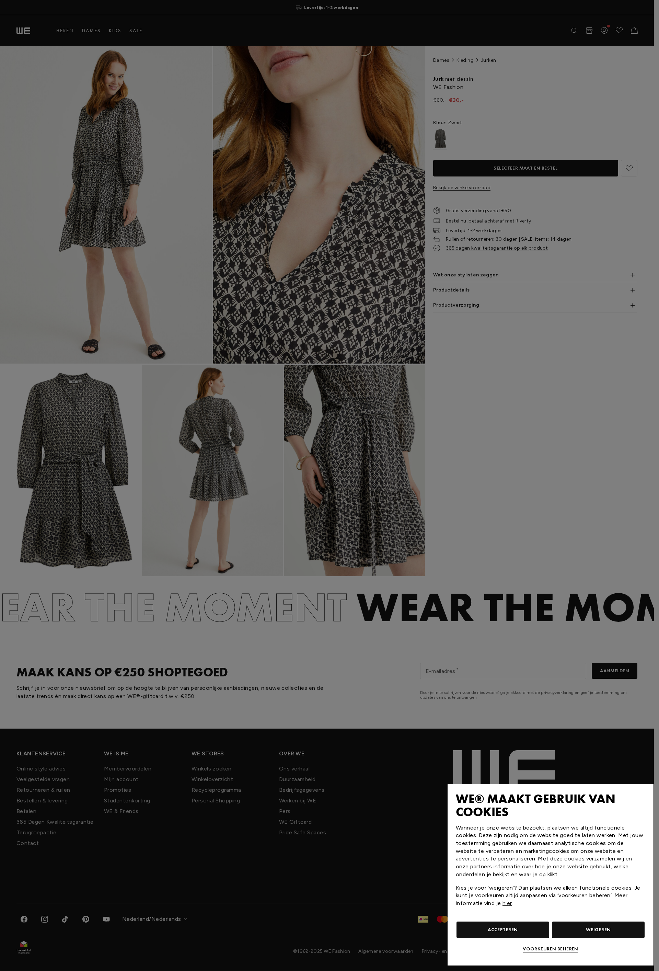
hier (507, 903)
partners (481, 866)
